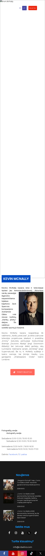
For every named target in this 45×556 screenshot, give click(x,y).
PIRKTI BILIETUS (24, 372)
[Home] (6, 8)
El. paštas (23, 454)
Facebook (13, 454)
